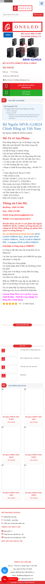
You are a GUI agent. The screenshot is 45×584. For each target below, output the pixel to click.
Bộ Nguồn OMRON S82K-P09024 (33, 494)
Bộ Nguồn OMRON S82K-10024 (11, 494)
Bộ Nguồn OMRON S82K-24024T (11, 456)
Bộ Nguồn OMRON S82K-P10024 (33, 456)
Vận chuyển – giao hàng (11, 520)
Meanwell (23, 375)
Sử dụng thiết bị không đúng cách (30, 350)
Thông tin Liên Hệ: (11, 112)
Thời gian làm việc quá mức (28, 366)
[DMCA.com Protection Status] (6, 1)
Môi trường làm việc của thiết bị (30, 358)
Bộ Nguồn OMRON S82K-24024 (33, 418)
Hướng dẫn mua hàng (10, 517)
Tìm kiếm (39, 14)
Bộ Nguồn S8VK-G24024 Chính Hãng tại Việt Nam (19, 109)
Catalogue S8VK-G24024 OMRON (23, 242)
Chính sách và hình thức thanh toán (14, 523)
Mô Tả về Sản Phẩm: (12, 110)
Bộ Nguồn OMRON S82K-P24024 (11, 418)
